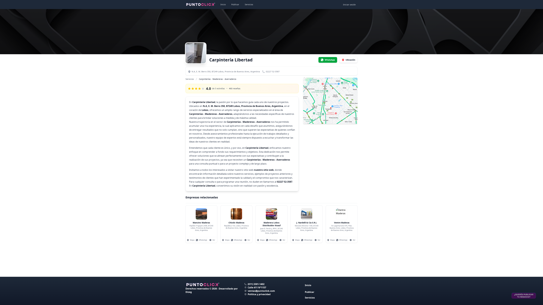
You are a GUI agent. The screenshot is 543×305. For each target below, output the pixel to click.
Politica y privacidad (259, 294)
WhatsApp (203, 240)
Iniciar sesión (349, 4)
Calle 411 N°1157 (257, 287)
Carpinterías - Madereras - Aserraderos (217, 79)
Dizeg (189, 292)
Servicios (249, 4)
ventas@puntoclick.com (261, 290)
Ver (213, 240)
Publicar (235, 4)
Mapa (192, 240)
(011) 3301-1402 (256, 284)
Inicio (223, 4)
